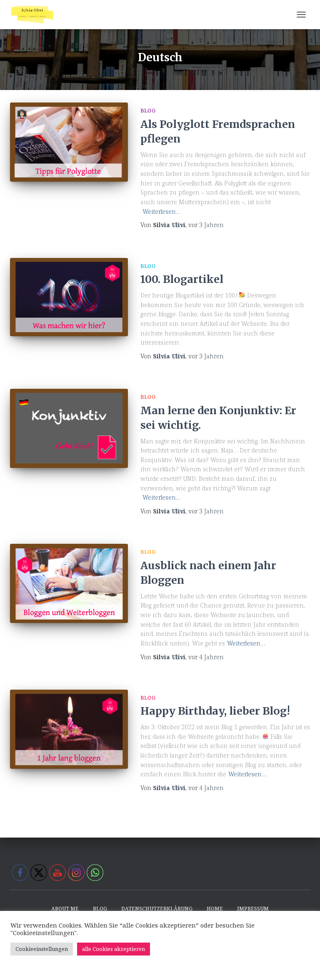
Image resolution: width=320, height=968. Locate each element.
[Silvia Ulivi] (35, 14)
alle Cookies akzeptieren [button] (113, 949)
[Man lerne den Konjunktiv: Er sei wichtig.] (69, 428)
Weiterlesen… (161, 211)
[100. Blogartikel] (69, 297)
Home (215, 908)
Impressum (253, 908)
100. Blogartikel (181, 279)
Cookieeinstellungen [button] (41, 949)
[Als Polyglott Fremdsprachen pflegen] (69, 142)
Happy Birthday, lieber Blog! (215, 711)
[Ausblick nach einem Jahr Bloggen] (69, 583)
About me (65, 908)
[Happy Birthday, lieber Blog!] (69, 729)
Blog (147, 111)
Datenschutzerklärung (156, 908)
